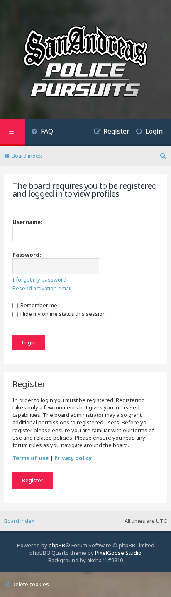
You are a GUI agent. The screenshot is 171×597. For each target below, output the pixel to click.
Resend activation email (41, 288)
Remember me (38, 305)
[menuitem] (42, 132)
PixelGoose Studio (118, 552)
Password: (26, 254)
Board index (19, 521)
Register (32, 480)
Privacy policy (73, 458)
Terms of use (30, 458)
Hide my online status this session (62, 314)
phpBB (57, 545)
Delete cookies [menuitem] (30, 584)
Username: (27, 222)
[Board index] (85, 62)
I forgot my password (39, 279)
